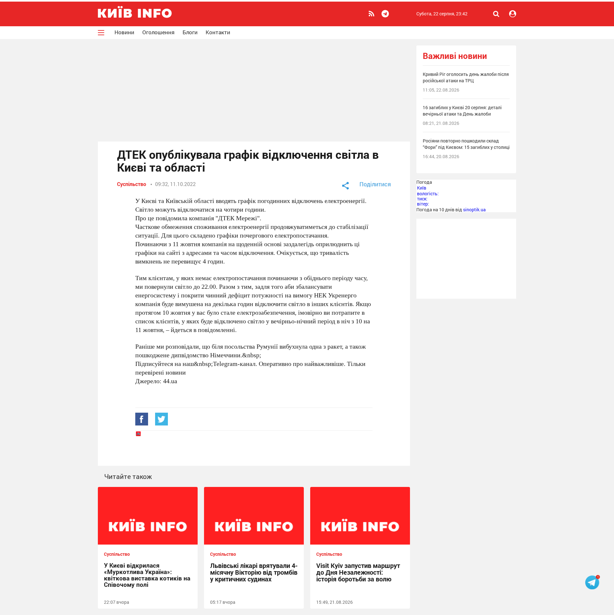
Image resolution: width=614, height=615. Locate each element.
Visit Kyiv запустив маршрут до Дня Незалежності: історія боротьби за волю (358, 572)
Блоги (190, 32)
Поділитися (375, 184)
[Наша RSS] (372, 13)
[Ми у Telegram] (386, 13)
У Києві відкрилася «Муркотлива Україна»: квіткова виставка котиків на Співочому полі (147, 574)
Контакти (218, 32)
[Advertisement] (254, 90)
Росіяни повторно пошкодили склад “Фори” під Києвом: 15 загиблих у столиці (466, 144)
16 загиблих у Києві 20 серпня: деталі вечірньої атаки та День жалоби (462, 110)
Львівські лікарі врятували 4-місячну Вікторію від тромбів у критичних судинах (254, 572)
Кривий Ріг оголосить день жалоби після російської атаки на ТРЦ (466, 77)
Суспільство (131, 184)
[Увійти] (512, 13)
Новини (124, 32)
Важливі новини (455, 56)
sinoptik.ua (474, 209)
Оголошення (158, 32)
